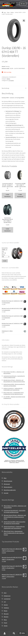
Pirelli (5, 623)
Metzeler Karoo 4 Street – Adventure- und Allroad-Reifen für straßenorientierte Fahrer (14, 380)
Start (5, 12)
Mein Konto (4, 633)
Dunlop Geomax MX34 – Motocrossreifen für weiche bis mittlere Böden (14, 385)
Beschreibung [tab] (5, 88)
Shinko (5, 625)
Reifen (12, 12)
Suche (14, 633)
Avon (5, 593)
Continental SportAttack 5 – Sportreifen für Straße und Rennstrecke (14, 376)
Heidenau (6, 608)
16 (9, 80)
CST (5, 602)
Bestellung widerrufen (10, 490)
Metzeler (6, 614)
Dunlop (12, 80)
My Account (7, 484)
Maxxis (5, 611)
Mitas (5, 620)
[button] (24, 20)
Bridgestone (7, 596)
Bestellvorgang (8, 481)
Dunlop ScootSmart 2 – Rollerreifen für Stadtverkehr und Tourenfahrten (13, 389)
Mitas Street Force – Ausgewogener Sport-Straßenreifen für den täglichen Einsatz (14, 393)
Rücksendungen (8, 487)
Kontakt (6, 493)
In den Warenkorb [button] (7, 195)
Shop (8, 12)
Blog (5, 478)
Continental (7, 599)
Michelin (6, 616)
